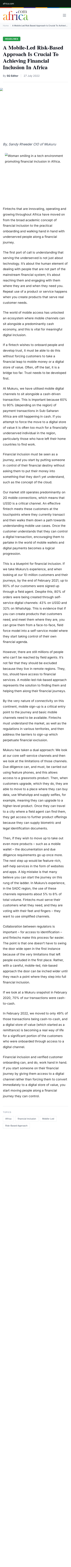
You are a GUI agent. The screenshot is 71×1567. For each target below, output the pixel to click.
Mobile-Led (48, 1118)
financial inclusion (27, 1118)
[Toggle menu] (64, 15)
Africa (8, 1118)
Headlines (11, 39)
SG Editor (12, 75)
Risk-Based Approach (16, 1125)
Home (6, 25)
